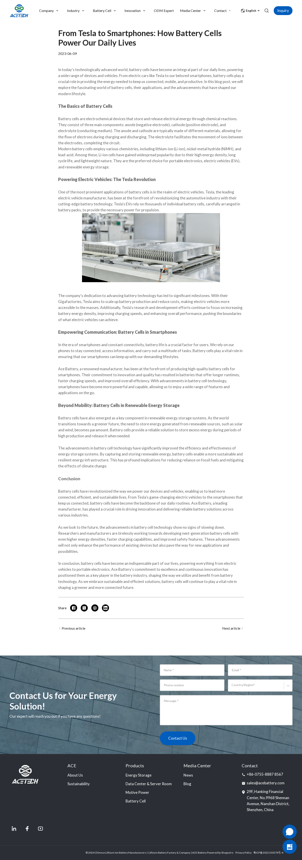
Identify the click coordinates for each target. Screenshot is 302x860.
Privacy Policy (243, 852)
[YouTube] (40, 828)
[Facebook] (27, 828)
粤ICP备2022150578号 (267, 852)
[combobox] (232, 687)
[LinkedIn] (14, 828)
